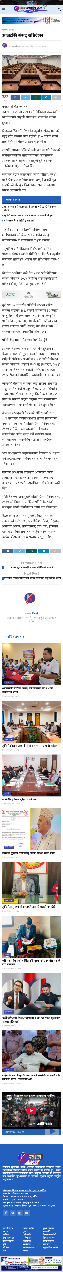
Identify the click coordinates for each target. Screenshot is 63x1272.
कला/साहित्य (8, 1241)
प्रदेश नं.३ (27, 1241)
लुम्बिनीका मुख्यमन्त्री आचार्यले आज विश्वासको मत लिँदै (28, 907)
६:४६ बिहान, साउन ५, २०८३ (12, 1026)
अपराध (5, 1231)
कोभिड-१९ (7, 1247)
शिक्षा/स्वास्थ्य (49, 1238)
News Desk (16, 46)
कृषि (4, 1244)
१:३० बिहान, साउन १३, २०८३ (12, 968)
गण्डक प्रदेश (28, 1228)
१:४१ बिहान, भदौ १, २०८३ (11, 911)
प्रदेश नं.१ (27, 1234)
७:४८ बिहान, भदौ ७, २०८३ (11, 696)
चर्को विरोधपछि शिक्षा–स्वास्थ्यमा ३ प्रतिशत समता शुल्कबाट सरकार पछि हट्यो (31, 1020)
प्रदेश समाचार (9, 739)
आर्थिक (6, 1234)
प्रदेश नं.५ (27, 1244)
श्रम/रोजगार (48, 1241)
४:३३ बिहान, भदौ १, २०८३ (11, 857)
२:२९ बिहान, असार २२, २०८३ (12, 1083)
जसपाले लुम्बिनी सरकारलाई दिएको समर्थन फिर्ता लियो (28, 853)
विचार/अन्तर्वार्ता (49, 1234)
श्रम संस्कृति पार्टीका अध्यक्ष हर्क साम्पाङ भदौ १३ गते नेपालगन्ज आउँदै (30, 208)
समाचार (46, 1244)
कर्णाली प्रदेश (8, 1238)
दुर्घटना (26, 1231)
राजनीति (11, 30)
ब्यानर (25, 1250)
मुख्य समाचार (9, 682)
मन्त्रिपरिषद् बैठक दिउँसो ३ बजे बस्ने (19, 221)
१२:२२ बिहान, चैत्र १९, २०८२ (36, 46)
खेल (4, 1250)
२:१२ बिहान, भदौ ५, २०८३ (11, 750)
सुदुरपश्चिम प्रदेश (50, 1247)
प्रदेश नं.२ (27, 1238)
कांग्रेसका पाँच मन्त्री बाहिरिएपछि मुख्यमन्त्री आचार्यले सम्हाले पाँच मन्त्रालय (31, 963)
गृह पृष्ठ (4, 30)
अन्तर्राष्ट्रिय (8, 1228)
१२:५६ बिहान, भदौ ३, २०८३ (12, 803)
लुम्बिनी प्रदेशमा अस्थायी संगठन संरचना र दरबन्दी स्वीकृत (28, 215)
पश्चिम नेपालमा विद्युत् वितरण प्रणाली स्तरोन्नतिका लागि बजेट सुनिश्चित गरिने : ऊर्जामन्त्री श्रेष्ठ (31, 1077)
